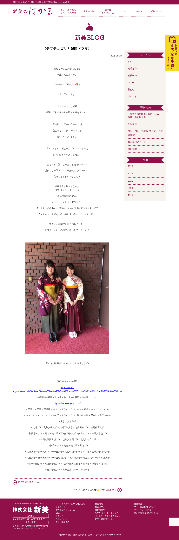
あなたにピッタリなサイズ (106, 513)
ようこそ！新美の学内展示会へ (108, 516)
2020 (130, 188)
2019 (130, 195)
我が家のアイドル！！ (139, 142)
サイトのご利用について (145, 507)
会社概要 (138, 504)
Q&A (124, 11)
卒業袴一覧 (88, 11)
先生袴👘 (132, 124)
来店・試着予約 (62, 522)
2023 (130, 166)
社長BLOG (133, 75)
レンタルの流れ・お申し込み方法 (70, 504)
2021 (130, 181)
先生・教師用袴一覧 (104, 519)
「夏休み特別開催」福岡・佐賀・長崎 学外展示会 (144, 116)
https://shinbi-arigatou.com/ (67, 403)
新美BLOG (99, 507)
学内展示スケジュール (65, 510)
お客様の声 (100, 510)
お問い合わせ (156, 11)
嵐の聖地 (132, 149)
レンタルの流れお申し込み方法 (68, 11)
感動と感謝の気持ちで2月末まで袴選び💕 (145, 133)
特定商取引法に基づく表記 (146, 513)
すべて (131, 61)
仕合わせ (31, 482)
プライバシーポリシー (144, 510)
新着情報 (99, 504)
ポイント (132, 96)
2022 (130, 173)
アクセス (138, 11)
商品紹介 (132, 68)
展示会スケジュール (108, 11)
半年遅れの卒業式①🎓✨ (95, 490)
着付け (131, 89)
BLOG (131, 82)
